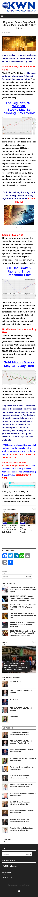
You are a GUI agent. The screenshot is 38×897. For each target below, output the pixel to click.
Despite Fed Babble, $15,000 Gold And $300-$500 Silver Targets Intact (23, 607)
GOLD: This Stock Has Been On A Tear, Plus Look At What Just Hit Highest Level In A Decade (22, 633)
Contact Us (7, 877)
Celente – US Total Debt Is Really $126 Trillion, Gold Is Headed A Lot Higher (23, 590)
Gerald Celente (15, 682)
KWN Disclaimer (9, 866)
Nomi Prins (14, 717)
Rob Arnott (14, 699)
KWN (5, 523)
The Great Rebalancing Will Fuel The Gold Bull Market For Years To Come (23, 616)
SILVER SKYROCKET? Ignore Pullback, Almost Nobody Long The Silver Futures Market (22, 598)
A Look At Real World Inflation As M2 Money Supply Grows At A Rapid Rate (22, 624)
